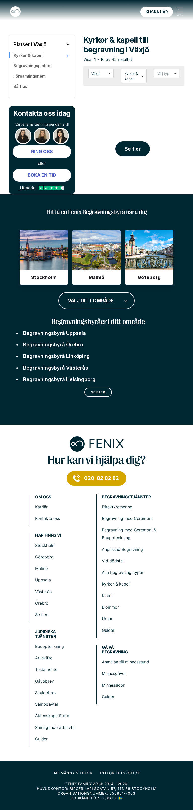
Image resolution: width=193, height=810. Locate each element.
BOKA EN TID (42, 175)
